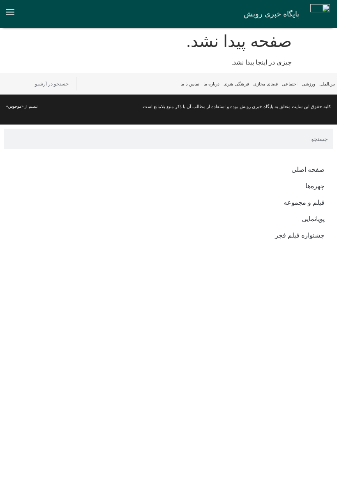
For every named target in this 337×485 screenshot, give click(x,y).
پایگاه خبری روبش (271, 14)
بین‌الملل (327, 83)
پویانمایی (313, 218)
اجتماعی (290, 83)
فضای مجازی (265, 83)
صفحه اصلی (308, 169)
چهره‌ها (315, 185)
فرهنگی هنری (236, 83)
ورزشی (308, 83)
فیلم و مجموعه (304, 202)
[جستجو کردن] (7, 84)
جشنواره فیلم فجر (300, 235)
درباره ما (211, 83)
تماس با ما (189, 83)
